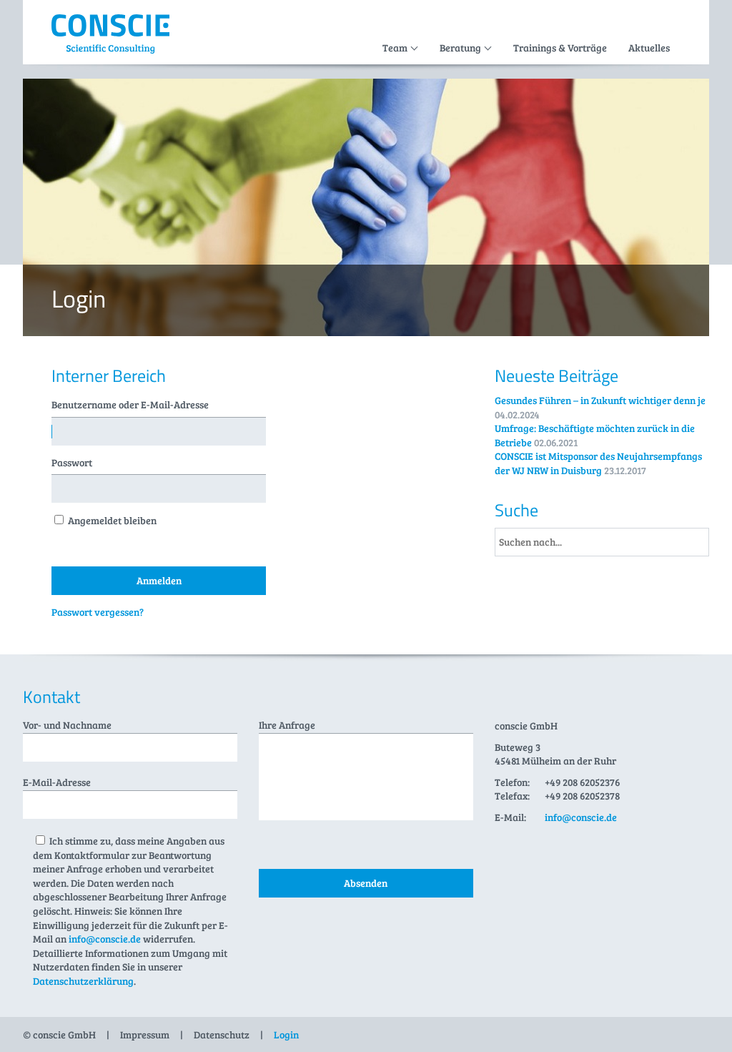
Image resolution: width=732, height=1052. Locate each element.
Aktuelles (649, 47)
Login (286, 1034)
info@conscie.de (105, 938)
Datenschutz (221, 1034)
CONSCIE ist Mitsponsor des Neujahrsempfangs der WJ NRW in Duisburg (598, 463)
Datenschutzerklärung (83, 981)
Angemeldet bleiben (112, 520)
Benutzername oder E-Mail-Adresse (130, 404)
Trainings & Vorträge (560, 47)
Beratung (460, 47)
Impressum (144, 1034)
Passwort (71, 462)
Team (394, 47)
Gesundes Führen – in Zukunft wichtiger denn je (600, 400)
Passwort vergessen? (97, 612)
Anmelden (159, 580)
